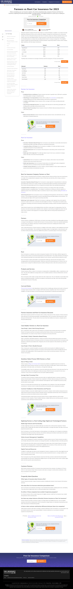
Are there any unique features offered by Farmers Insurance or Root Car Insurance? (12, 85)
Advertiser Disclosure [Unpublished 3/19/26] (14, 577)
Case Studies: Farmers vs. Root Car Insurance (12, 55)
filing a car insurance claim (34, 363)
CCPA (60, 583)
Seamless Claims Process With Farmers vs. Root (12, 59)
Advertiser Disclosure (8, 30)
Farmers (8, 43)
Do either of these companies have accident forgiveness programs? (12, 80)
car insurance (53, 97)
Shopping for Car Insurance (54, 1)
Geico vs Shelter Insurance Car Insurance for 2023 (34, 516)
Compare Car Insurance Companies (12, 5)
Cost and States (10, 49)
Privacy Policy (48, 583)
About (5, 577)
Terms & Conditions (55, 583)
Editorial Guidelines (25, 539)
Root (8, 45)
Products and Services (11, 47)
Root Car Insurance (10, 38)
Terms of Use (43, 25)
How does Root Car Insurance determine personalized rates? (11, 75)
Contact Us (25, 577)
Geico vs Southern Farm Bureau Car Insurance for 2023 (55, 516)
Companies (44, 1)
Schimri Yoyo (30, 29)
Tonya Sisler (48, 29)
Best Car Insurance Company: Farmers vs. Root (12, 41)
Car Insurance (37, 1)
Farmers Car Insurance (11, 36)
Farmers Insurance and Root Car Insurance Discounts (12, 52)
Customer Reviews (10, 66)
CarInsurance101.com (24, 583)
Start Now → (64, 61)
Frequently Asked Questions (12, 68)
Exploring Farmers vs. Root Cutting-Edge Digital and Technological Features (12, 63)
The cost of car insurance (26, 288)
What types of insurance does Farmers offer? (11, 71)
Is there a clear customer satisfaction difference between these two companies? (11, 91)
